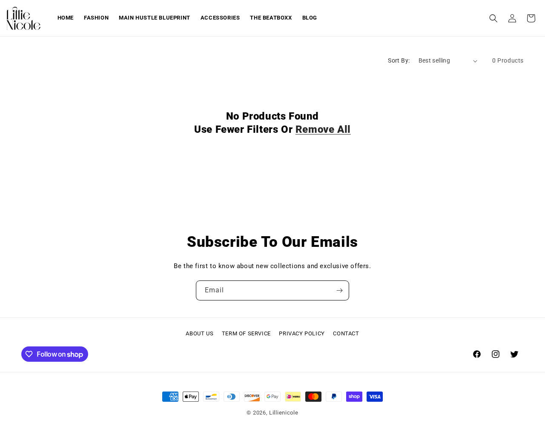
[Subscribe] (339, 290)
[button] (493, 18)
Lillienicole (283, 412)
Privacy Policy (301, 333)
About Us (199, 333)
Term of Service (246, 333)
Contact (346, 333)
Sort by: (399, 60)
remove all (323, 129)
